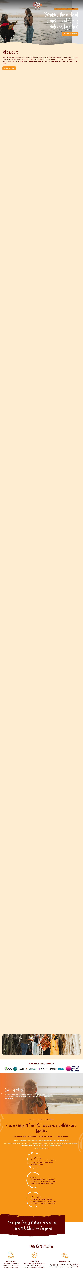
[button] (2, 1094)
